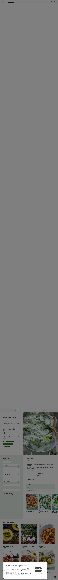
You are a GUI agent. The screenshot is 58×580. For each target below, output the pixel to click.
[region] (25, 570)
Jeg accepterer (38, 568)
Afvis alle (38, 570)
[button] (3, 570)
